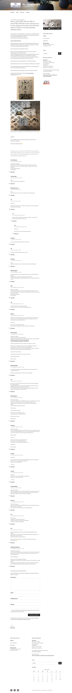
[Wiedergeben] (44, 28)
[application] (52, 24)
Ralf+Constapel (14, 365)
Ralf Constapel (14, 270)
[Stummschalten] (58, 28)
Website (12, 604)
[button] (52, 24)
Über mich (22, 12)
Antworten (13, 172)
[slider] (51, 28)
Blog (17, 12)
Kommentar (13, 577)
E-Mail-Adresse (14, 598)
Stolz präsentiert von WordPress (46, 690)
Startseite (12, 12)
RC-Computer (31, 4)
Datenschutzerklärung (36, 690)
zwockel (23, 19)
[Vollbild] (60, 28)
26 (60, 679)
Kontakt (27, 12)
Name (12, 592)
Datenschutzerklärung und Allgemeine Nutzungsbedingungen (43, 655)
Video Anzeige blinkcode (16, 40)
